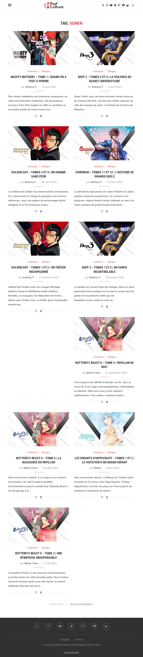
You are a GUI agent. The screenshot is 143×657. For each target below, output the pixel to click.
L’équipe (64, 639)
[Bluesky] (127, 5)
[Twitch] (119, 5)
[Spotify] (115, 5)
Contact (78, 639)
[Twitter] (103, 5)
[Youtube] (111, 5)
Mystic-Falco (93, 372)
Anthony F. (31, 86)
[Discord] (123, 5)
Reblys (97, 467)
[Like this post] (36, 116)
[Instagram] (107, 5)
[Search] (133, 5)
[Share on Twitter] (41, 115)
